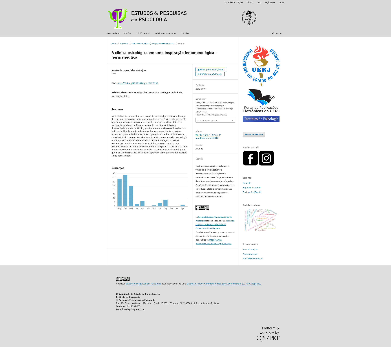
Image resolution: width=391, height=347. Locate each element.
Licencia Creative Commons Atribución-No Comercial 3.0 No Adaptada (215, 224)
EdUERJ (250, 2)
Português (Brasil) (252, 192)
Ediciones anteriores (165, 33)
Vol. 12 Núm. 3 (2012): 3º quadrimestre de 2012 (153, 43)
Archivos (124, 43)
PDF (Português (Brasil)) (211, 74)
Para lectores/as (250, 249)
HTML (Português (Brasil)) (212, 69)
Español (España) (252, 187)
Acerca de (112, 33)
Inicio (113, 43)
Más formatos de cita (207, 120)
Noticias (185, 33)
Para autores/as (250, 254)
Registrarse (270, 2)
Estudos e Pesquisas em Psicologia (143, 283)
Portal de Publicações (233, 2)
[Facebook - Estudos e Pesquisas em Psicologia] (274, 165)
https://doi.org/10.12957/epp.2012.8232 (137, 83)
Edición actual (143, 33)
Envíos (127, 33)
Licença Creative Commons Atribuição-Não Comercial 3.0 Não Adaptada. (224, 283)
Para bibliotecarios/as (253, 258)
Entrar (281, 2)
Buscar (278, 33)
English (246, 183)
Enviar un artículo (254, 134)
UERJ (259, 2)
